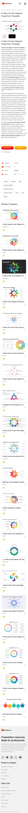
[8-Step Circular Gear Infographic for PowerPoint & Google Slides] (14, 525)
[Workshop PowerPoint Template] (14, 705)
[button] (7, 26)
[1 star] (17, 174)
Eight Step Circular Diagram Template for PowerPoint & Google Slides (14, 482)
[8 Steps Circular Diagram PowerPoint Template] (14, 293)
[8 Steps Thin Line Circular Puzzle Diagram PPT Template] (14, 318)
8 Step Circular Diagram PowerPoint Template (14, 611)
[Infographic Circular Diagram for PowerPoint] (14, 396)
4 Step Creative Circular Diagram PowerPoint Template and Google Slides (14, 224)
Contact (3, 797)
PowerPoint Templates (7, 766)
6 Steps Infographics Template (12, 508)
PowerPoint (8, 147)
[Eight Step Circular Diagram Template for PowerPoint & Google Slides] (14, 473)
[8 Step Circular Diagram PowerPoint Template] (14, 602)
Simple (5, 196)
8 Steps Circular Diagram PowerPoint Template (14, 301)
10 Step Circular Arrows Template (13, 662)
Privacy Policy (4, 800)
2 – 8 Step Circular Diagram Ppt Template (14, 559)
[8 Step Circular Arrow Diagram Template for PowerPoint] (14, 267)
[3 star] (20, 174)
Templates (7, 10)
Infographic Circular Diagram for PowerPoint (14, 405)
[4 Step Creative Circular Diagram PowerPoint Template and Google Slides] (14, 215)
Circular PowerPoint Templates (12, 87)
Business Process (8, 189)
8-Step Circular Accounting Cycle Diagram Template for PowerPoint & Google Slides (14, 456)
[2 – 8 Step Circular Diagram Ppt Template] (14, 550)
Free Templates (5, 776)
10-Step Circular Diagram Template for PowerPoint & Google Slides (14, 688)
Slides (21, 147)
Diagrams (3, 779)
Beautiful (13, 181)
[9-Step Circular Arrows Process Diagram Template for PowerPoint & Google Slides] (14, 344)
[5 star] (23, 174)
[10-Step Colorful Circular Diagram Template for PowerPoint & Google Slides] (14, 628)
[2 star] (19, 174)
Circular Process (8, 192)
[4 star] (22, 174)
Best (20, 181)
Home (2, 10)
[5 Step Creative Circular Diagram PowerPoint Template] (14, 370)
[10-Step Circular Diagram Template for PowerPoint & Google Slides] (14, 679)
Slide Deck (4, 773)
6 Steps (6, 181)
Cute (22, 192)
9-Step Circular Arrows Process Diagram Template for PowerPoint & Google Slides (14, 353)
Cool (17, 192)
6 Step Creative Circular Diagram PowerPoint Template (14, 250)
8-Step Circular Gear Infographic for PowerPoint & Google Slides (14, 533)
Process (19, 10)
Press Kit (3, 806)
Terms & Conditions (6, 794)
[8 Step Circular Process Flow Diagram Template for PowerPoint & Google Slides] (14, 421)
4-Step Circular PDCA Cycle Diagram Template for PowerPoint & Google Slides (14, 585)
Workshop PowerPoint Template (12, 714)
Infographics (14, 10)
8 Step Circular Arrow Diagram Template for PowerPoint (14, 276)
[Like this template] (25, 227)
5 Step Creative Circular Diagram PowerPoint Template (14, 379)
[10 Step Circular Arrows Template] (14, 653)
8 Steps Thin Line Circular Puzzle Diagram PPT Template (14, 327)
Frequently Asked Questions (8, 790)
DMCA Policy (4, 803)
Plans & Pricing (5, 787)
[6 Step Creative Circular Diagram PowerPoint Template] (14, 241)
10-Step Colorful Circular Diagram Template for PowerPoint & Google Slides (14, 637)
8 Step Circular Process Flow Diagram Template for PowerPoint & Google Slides (14, 430)
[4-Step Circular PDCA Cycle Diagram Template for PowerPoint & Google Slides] (14, 576)
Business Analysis (8, 185)
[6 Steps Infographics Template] (14, 499)
